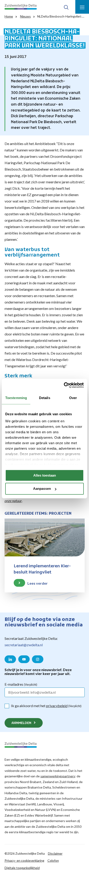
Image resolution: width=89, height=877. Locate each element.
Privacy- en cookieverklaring (24, 860)
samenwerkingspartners (57, 776)
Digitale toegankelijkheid (22, 868)
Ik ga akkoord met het (46, 705)
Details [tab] (44, 398)
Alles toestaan (44, 475)
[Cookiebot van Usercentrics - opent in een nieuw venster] (64, 385)
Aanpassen (42, 489)
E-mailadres (21, 684)
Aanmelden (21, 723)
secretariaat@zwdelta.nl (24, 645)
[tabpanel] (44, 560)
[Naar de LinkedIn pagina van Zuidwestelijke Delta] (10, 659)
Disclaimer (55, 853)
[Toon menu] (82, 7)
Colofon (53, 860)
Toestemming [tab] (16, 398)
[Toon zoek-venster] (66, 7)
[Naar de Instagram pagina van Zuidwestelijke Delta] (37, 659)
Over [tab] (73, 398)
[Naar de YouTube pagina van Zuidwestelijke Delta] (24, 659)
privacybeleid (57, 705)
